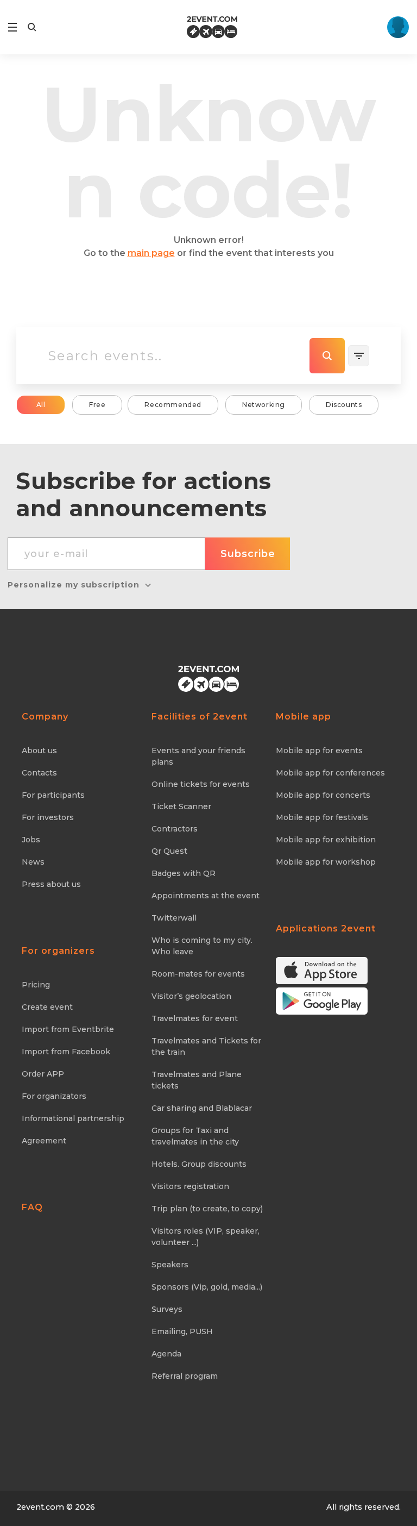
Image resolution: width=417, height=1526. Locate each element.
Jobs (31, 840)
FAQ (32, 1207)
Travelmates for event (194, 1018)
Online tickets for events (200, 784)
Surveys (166, 1309)
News (33, 862)
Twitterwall (174, 918)
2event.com (40, 1507)
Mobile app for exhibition (326, 840)
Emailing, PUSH (182, 1331)
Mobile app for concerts (323, 795)
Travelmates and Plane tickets (196, 1080)
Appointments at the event (205, 895)
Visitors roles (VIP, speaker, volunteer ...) (205, 1236)
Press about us (51, 884)
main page (151, 253)
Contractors (174, 829)
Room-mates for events (198, 974)
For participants (53, 795)
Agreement (44, 1141)
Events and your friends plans (198, 756)
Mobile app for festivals (322, 817)
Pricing (36, 985)
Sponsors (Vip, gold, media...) (206, 1287)
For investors (48, 817)
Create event (47, 1007)
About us (39, 750)
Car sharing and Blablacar (201, 1108)
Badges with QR (183, 873)
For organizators (54, 1096)
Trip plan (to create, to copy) (207, 1209)
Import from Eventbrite (68, 1029)
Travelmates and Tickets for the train (206, 1046)
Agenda (166, 1354)
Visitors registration (190, 1186)
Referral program (184, 1376)
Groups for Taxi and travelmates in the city (195, 1136)
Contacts (39, 773)
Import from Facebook (66, 1051)
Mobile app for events (319, 750)
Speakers (169, 1264)
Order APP (43, 1074)
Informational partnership (73, 1118)
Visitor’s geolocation (191, 996)
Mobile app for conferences (330, 773)
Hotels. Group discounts (199, 1164)
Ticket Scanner (181, 806)
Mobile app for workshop (326, 862)
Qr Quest (169, 851)
